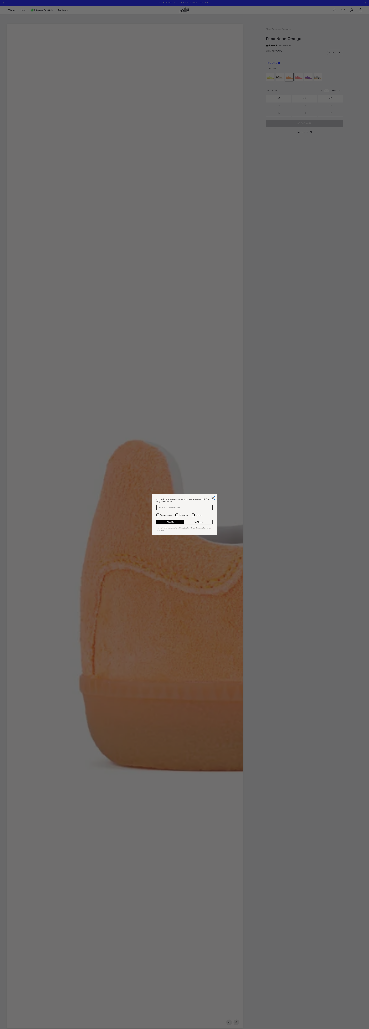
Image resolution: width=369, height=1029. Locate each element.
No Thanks (198, 522)
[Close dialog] (213, 498)
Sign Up (170, 522)
